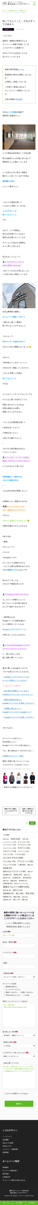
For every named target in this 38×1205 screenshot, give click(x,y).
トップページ (7, 1136)
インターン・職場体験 (10, 1149)
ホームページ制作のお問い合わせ (14, 1180)
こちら (21, 69)
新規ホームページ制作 (16, 887)
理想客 (7, 897)
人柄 (21, 865)
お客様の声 (6, 1177)
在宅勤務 (16, 877)
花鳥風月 (7, 899)
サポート (24, 848)
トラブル (20, 854)
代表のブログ (7, 1146)
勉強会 (27, 874)
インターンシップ (9, 842)
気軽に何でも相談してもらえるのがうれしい (10, 811)
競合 (17, 897)
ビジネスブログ (13, 858)
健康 (30, 871)
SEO (6, 839)
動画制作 (7, 877)
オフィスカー (23, 842)
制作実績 (6, 1174)
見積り (16, 899)
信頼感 (7, 868)
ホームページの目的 (9, 984)
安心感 (27, 877)
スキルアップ (9, 851)
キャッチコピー (9, 845)
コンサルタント (24, 845)
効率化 (18, 874)
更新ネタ (17, 890)
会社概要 (6, 1140)
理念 (30, 893)
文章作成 (8, 883)
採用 (6, 880)
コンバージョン (9, 848)
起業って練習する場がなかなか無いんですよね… (28, 811)
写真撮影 (7, 874)
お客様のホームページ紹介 (13, 756)
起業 (25, 899)
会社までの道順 (8, 1143)
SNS (15, 839)
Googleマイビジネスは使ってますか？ (19, 717)
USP (25, 839)
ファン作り (9, 861)
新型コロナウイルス (21, 883)
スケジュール (23, 851)
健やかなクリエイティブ (14, 871)
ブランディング (25, 861)
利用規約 (6, 1167)
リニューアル (9, 865)
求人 (19, 893)
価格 (30, 865)
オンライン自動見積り (10, 1170)
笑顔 (25, 897)
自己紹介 (19, 99)
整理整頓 (23, 880)
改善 (14, 880)
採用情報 (6, 1152)
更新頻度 (8, 893)
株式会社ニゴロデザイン (19, 4)
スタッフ (8, 854)
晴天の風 (7, 890)
